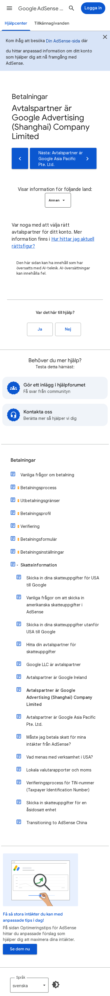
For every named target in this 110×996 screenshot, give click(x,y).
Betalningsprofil (36, 513)
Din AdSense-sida (63, 41)
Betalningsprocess (38, 487)
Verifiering (30, 526)
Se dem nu (20, 949)
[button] (9, 8)
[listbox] (58, 200)
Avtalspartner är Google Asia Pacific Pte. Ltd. (61, 721)
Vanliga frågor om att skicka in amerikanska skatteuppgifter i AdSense (55, 605)
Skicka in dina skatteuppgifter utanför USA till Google (62, 628)
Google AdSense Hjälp (42, 8)
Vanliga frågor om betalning (47, 475)
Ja (40, 329)
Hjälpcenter (16, 23)
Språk (20, 977)
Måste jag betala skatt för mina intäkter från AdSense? (56, 741)
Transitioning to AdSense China (56, 822)
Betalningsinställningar (42, 552)
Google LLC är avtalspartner (53, 664)
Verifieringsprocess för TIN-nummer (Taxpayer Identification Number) (60, 786)
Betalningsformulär (39, 539)
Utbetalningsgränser (40, 500)
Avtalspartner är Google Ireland (56, 677)
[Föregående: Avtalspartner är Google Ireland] (20, 158)
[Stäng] (105, 38)
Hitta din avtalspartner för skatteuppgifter (51, 648)
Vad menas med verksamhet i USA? (59, 757)
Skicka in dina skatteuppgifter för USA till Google (62, 581)
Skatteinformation (39, 565)
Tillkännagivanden (51, 23)
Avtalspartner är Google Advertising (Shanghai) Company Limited (59, 697)
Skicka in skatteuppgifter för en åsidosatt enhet (56, 806)
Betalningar (23, 460)
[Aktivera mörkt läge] (56, 985)
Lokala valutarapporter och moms (58, 770)
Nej (68, 329)
